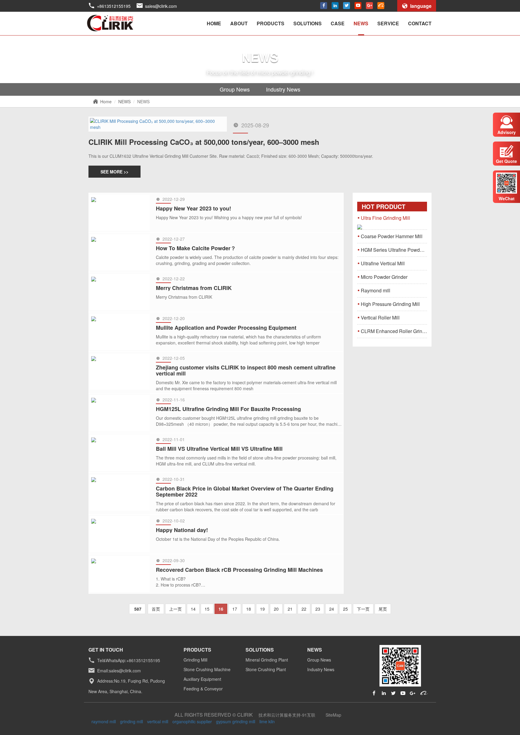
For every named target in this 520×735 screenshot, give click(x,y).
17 (234, 609)
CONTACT (420, 23)
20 (276, 609)
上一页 (175, 609)
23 (317, 609)
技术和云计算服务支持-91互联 (286, 715)
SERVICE (388, 23)
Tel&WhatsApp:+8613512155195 (128, 660)
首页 (156, 609)
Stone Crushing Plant (266, 669)
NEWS (361, 23)
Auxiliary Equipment (202, 679)
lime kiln (267, 721)
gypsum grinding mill (235, 721)
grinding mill (131, 721)
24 (331, 609)
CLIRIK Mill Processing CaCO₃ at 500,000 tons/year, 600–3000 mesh (203, 142)
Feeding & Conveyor (203, 689)
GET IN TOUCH (105, 649)
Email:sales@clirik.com (119, 671)
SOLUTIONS (307, 23)
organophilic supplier (192, 721)
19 (262, 609)
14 (193, 609)
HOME (214, 23)
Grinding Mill (195, 660)
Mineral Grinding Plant (267, 660)
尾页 (383, 609)
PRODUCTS (270, 23)
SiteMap (333, 715)
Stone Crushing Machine (207, 669)
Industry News (283, 89)
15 (207, 609)
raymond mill (103, 721)
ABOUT (239, 23)
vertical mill (157, 721)
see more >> (114, 172)
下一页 (363, 609)
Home (106, 101)
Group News (235, 89)
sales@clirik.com (161, 6)
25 (345, 609)
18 (248, 609)
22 (304, 609)
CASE (338, 23)
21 (290, 609)
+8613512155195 (114, 6)
